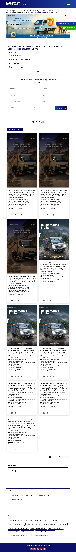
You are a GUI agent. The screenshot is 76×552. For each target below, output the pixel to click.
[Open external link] (66, 25)
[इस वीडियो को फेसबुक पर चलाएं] (22, 160)
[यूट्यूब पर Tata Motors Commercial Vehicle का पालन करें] (41, 549)
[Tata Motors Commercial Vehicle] (16, 4)
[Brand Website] (44, 549)
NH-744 (11, 471)
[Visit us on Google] (34, 549)
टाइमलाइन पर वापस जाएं (15, 129)
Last (66, 457)
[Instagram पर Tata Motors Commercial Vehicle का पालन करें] (38, 549)
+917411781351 (16, 63)
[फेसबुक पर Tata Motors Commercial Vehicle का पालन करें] (31, 549)
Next (60, 457)
